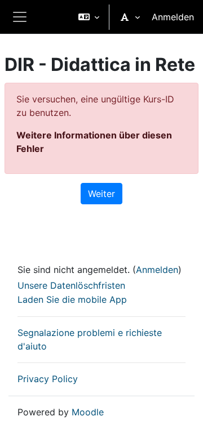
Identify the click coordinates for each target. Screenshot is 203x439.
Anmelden (173, 17)
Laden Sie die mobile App (72, 299)
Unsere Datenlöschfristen (71, 285)
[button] (89, 17)
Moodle (88, 412)
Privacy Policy (47, 378)
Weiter (101, 193)
